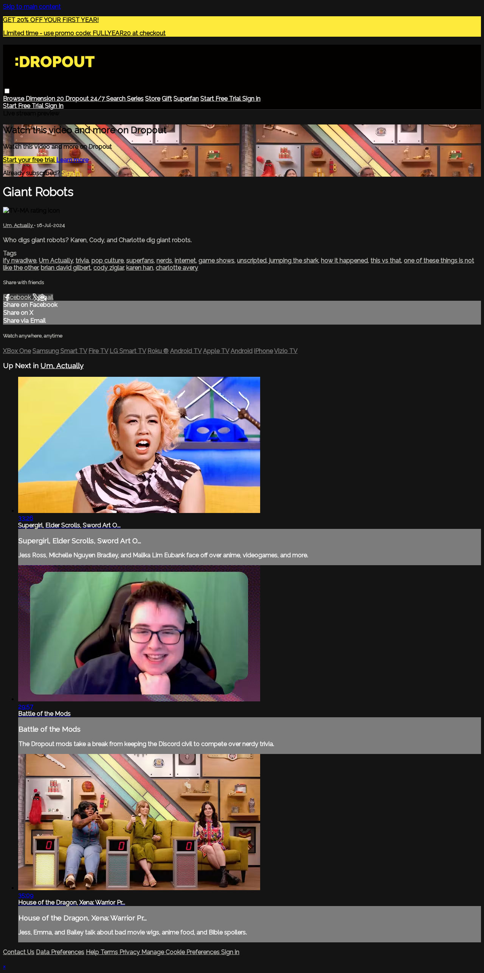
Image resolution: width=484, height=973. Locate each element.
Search (116, 98)
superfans (140, 260)
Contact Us (18, 952)
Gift (167, 98)
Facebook (18, 297)
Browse (14, 98)
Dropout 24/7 (85, 98)
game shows (216, 260)
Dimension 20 (45, 98)
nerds (164, 260)
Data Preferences (60, 952)
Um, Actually (18, 225)
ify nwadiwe (19, 260)
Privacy (130, 952)
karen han (139, 267)
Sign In (54, 105)
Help (93, 952)
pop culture (108, 260)
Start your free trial (29, 159)
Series (135, 98)
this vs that (386, 260)
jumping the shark (293, 260)
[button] (7, 91)
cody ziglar (108, 267)
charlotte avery (177, 267)
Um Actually (56, 260)
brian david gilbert (66, 267)
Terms (110, 952)
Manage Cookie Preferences (181, 952)
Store (152, 98)
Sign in (251, 98)
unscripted (252, 260)
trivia (82, 260)
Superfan (186, 98)
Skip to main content (32, 6)
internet (185, 260)
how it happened (344, 260)
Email (45, 297)
